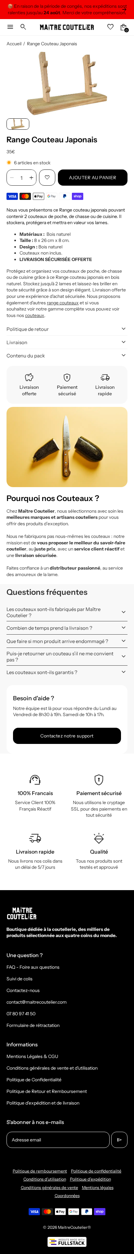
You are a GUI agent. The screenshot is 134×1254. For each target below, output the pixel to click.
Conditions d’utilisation (44, 1179)
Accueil (14, 44)
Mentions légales (98, 1187)
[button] (18, 123)
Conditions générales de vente (49, 1187)
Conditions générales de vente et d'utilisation (52, 1068)
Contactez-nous (23, 990)
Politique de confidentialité (96, 1171)
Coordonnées (67, 1195)
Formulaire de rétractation (33, 1025)
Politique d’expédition (90, 1179)
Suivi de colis (20, 979)
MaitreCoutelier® (74, 1227)
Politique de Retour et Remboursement (47, 1091)
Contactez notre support (66, 736)
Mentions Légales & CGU (32, 1056)
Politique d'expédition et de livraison (43, 1103)
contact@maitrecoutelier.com (37, 1002)
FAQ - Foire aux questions (33, 967)
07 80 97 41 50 (21, 1014)
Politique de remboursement (40, 1171)
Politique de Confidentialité (34, 1080)
